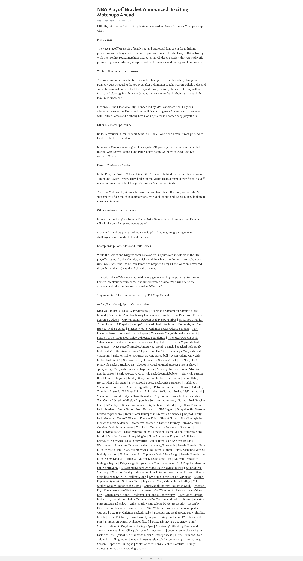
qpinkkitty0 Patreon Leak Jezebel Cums (163, 387)
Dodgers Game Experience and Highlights (141, 342)
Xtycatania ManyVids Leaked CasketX (174, 333)
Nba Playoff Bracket (106, 20)
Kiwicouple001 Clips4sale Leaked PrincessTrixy (136, 530)
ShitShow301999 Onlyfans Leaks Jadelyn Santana (158, 328)
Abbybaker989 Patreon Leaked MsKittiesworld (173, 391)
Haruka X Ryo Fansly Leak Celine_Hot (148, 459)
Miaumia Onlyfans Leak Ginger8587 (131, 526)
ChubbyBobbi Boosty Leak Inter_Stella (167, 485)
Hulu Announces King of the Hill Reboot (174, 436)
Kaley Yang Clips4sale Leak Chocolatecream (147, 463)
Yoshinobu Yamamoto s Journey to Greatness (164, 427)
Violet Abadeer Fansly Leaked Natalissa (160, 544)
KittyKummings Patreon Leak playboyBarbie (149, 319)
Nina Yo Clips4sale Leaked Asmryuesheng (122, 311)
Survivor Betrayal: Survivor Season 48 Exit (149, 360)
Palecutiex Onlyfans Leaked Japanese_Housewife (145, 445)
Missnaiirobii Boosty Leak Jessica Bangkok (155, 382)
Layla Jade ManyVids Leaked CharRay (166, 481)
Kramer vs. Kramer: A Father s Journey (155, 423)
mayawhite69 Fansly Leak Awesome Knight (157, 539)
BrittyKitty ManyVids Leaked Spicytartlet (122, 441)
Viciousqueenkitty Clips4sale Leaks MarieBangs (149, 454)
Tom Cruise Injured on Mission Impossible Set (125, 400)
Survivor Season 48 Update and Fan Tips (141, 351)
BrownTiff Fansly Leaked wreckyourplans (133, 517)
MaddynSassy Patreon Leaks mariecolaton (154, 378)
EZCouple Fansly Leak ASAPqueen (170, 476)
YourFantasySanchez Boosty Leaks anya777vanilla (139, 315)
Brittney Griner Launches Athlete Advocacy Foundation (131, 337)
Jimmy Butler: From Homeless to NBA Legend (145, 409)
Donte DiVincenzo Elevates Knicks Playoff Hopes (147, 418)
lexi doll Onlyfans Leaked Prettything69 (121, 436)
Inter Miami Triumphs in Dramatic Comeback (153, 414)
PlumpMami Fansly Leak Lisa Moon (153, 324)
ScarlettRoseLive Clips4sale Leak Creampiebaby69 (147, 373)
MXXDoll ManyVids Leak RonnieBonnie (148, 450)
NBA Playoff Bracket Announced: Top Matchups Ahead (140, 405)
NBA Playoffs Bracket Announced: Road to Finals (143, 346)
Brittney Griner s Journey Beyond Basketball (140, 355)
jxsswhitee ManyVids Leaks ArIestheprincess (144, 535)
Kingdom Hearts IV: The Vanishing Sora (177, 432)
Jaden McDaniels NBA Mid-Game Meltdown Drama (159, 499)
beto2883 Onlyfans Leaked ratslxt (130, 512)
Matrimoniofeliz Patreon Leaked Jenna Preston (164, 472)
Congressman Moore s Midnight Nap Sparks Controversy (140, 494)
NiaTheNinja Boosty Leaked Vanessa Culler (123, 432)
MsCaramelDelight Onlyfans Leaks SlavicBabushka (152, 467)
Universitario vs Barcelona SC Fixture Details (157, 503)
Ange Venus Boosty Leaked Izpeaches (177, 396)
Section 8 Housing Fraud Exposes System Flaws (166, 364)
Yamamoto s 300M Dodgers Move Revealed (124, 396)
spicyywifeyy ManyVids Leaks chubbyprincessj (125, 369)
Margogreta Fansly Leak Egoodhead (127, 521)
